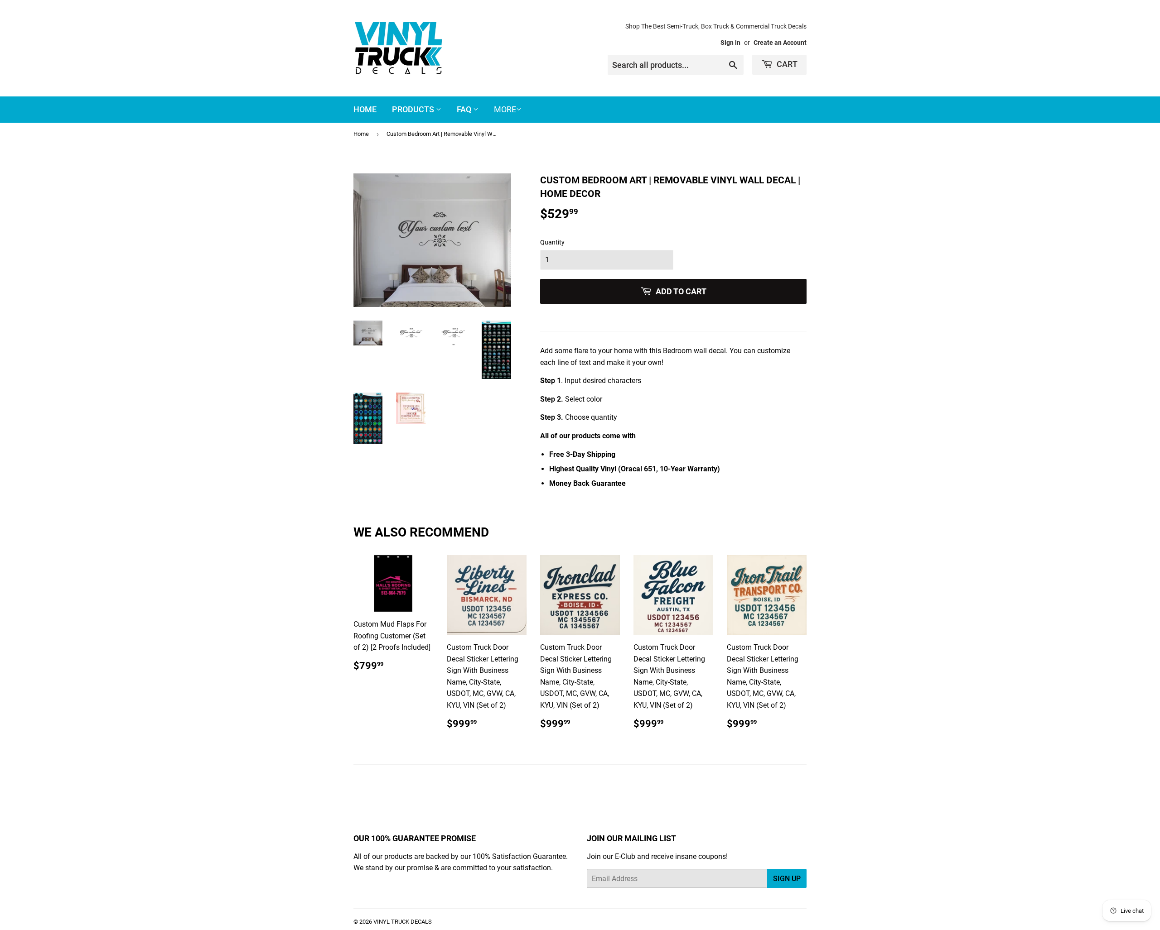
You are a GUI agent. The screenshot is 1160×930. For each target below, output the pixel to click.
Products (414, 109)
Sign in (730, 42)
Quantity (552, 242)
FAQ (465, 109)
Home (365, 109)
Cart (786, 64)
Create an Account (780, 42)
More (505, 109)
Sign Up (787, 878)
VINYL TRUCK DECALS (402, 921)
